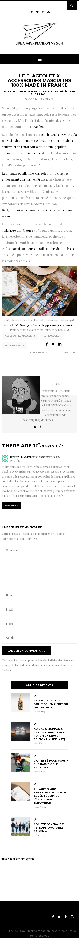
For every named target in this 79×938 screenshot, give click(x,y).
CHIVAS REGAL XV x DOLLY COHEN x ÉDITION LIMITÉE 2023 (51, 704)
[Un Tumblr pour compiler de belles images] (43, 12)
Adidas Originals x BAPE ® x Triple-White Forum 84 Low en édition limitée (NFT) (50, 734)
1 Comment (46, 99)
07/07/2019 (16, 460)
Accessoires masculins (20, 335)
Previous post (39, 352)
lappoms (55, 384)
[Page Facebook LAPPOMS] (32, 12)
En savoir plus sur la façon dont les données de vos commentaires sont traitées (38, 665)
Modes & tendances (42, 91)
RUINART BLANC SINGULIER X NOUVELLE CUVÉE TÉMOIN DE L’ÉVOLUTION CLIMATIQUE (50, 795)
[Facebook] (40, 426)
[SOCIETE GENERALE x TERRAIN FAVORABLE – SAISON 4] (20, 826)
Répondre (11, 505)
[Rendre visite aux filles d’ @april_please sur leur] (40, 872)
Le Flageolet (52, 335)
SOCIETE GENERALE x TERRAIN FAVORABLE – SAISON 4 (50, 828)
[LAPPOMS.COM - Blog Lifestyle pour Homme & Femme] (39, 45)
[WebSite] (35, 426)
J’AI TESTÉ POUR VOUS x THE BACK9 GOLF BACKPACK (51, 764)
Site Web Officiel (24, 325)
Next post (70, 352)
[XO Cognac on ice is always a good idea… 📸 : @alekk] (13, 872)
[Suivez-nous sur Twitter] (37, 12)
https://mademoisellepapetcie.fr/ (44, 496)
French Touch (15, 91)
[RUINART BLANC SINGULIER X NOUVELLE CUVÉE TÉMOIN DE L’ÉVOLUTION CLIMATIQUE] (20, 791)
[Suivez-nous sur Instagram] (49, 12)
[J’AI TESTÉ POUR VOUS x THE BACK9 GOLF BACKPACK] (20, 762)
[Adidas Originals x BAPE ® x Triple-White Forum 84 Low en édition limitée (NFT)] (20, 731)
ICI (67, 330)
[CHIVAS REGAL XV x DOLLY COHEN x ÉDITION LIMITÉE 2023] (20, 702)
